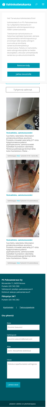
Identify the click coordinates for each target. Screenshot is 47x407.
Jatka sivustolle (23, 74)
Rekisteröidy (23, 65)
